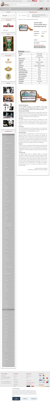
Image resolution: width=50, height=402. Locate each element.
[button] (35, 47)
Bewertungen (27, 51)
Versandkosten (16, 382)
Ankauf (27, 377)
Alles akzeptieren (16, 399)
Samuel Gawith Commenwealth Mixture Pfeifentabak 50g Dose (38, 15)
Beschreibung (21, 51)
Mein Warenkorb (40, 9)
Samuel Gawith (28, 15)
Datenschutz (15, 379)
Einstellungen (33, 398)
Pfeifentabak (24, 15)
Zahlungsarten (16, 384)
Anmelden (46, 9)
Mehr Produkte (5, 30)
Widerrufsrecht (16, 381)
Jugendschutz (28, 380)
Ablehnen (25, 398)
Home (20, 15)
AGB (48, 1)
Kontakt (15, 386)
